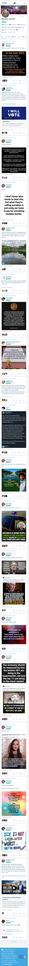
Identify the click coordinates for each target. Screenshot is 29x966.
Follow (22, 16)
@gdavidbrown (10, 382)
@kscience (9, 299)
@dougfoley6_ (10, 828)
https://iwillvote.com (7, 104)
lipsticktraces (9, 931)
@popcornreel (9, 89)
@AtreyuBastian (10, 343)
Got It (22, 957)
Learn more (8, 964)
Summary (4, 22)
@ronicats (8, 44)
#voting (14, 104)
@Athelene (4, 20)
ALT (3, 263)
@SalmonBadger (10, 921)
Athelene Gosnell (4, 3)
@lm (7, 408)
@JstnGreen (9, 141)
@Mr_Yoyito (9, 277)
